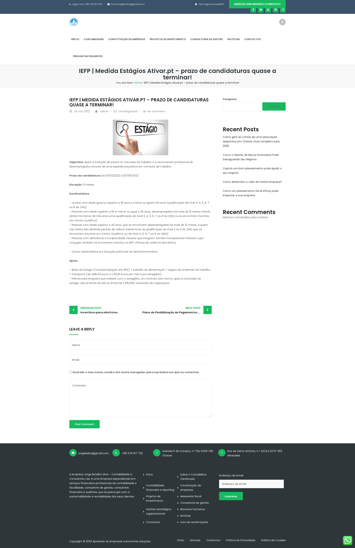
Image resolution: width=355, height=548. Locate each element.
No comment (156, 111)
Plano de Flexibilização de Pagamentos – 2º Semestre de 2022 (177, 310)
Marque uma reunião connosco (257, 4)
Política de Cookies (273, 540)
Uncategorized (128, 111)
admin (104, 111)
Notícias (233, 39)
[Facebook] (253, 10)
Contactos (252, 39)
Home (138, 83)
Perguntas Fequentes (88, 56)
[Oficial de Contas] (74, 22)
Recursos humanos (192, 509)
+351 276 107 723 (93, 4)
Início (75, 39)
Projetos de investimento (168, 39)
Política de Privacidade (240, 540)
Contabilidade (94, 39)
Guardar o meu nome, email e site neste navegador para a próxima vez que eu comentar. (136, 372)
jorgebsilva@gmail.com (131, 4)
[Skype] (275, 10)
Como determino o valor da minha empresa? (252, 182)
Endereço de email (231, 475)
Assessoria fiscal (190, 496)
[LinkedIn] (268, 10)
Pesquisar (230, 99)
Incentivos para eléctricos (99, 310)
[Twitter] (260, 10)
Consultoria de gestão (206, 39)
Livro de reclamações (194, 522)
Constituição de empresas (126, 39)
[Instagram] (283, 10)
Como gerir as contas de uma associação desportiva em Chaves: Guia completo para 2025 (251, 141)
